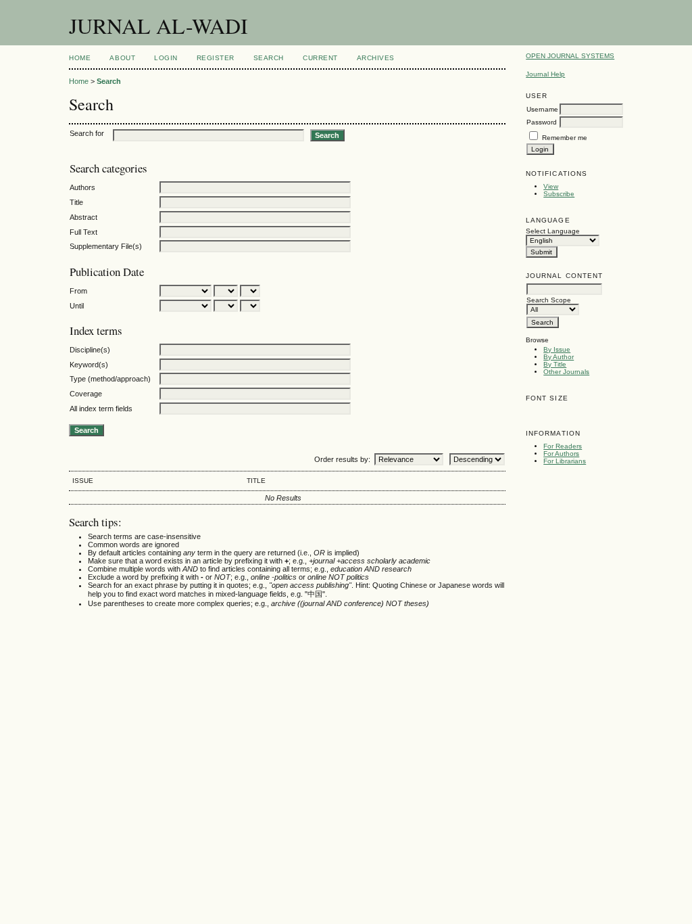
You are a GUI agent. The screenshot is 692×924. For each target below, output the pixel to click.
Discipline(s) (90, 350)
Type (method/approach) (110, 379)
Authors (82, 187)
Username (542, 109)
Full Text (83, 232)
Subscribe (558, 194)
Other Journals (566, 371)
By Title (554, 364)
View (550, 186)
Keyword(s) (89, 365)
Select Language (553, 231)
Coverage (86, 394)
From (78, 291)
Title (76, 202)
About (122, 58)
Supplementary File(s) (106, 246)
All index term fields (101, 409)
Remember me (564, 137)
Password (541, 122)
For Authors (561, 453)
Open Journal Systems (570, 56)
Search (268, 58)
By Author (558, 357)
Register (215, 58)
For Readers (562, 446)
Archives (376, 58)
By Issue (556, 349)
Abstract (83, 217)
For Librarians (564, 461)
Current (320, 58)
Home (80, 58)
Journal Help (545, 74)
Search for (87, 133)
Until (77, 306)
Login (166, 58)
